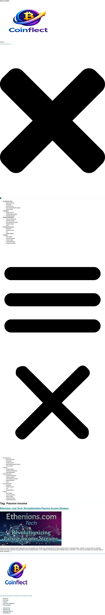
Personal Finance (8, 227)
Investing (6, 211)
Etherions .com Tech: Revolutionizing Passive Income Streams (34, 508)
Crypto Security (10, 206)
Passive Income (10, 230)
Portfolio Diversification (11, 214)
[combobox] (7, 43)
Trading (5, 235)
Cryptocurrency (7, 201)
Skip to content (4, 1)
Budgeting (8, 228)
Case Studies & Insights (12, 222)
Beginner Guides (10, 220)
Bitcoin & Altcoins (10, 202)
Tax (7, 231)
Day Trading (9, 236)
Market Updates (10, 223)
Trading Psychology (11, 243)
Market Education (8, 217)
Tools (7, 225)
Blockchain (8, 204)
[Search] (0, 198)
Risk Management (10, 215)
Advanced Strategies (11, 219)
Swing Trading (9, 239)
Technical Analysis (10, 241)
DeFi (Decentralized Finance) (13, 207)
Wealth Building (10, 233)
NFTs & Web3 (9, 209)
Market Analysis (10, 212)
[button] (52, 350)
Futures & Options (10, 238)
